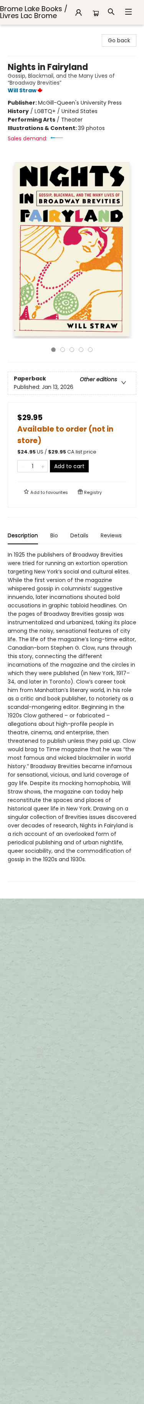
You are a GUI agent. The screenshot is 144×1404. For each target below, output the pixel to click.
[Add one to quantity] (43, 466)
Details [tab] (79, 535)
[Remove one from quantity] (22, 466)
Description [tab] (23, 535)
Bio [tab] (54, 535)
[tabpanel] (72, 716)
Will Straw (22, 90)
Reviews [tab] (111, 535)
